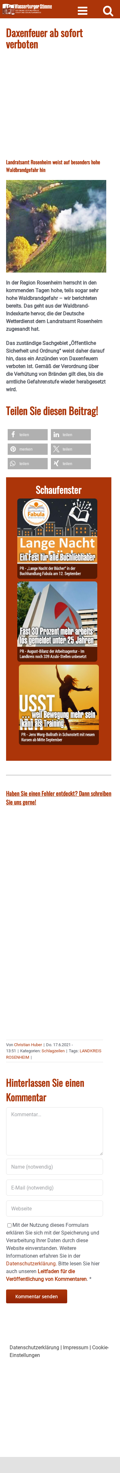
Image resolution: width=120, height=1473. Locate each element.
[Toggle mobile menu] (83, 10)
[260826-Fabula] (57, 502)
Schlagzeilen (53, 1050)
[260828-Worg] (59, 668)
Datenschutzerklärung (34, 1347)
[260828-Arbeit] (57, 585)
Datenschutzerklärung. (31, 1264)
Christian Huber (28, 1044)
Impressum (75, 1347)
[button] (28, 434)
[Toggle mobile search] (108, 10)
